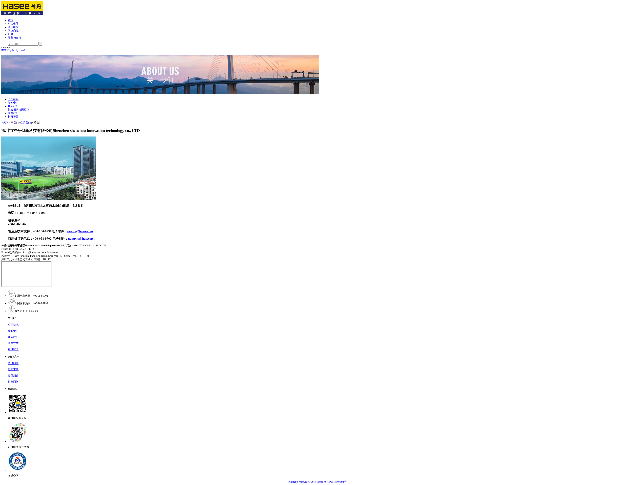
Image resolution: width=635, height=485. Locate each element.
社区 (10, 34)
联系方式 (13, 343)
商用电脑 (13, 27)
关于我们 (13, 122)
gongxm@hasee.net (81, 238)
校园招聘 (24, 109)
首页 (10, 20)
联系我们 (13, 113)
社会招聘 (13, 109)
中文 (4, 50)
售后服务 (13, 375)
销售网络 (13, 381)
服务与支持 (14, 37)
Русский (20, 50)
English (11, 50)
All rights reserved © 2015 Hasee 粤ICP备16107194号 (317, 481)
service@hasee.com (80, 231)
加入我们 (13, 106)
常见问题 (13, 363)
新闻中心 (13, 102)
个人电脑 (13, 23)
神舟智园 (13, 116)
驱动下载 (13, 369)
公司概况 (13, 99)
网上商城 (13, 30)
